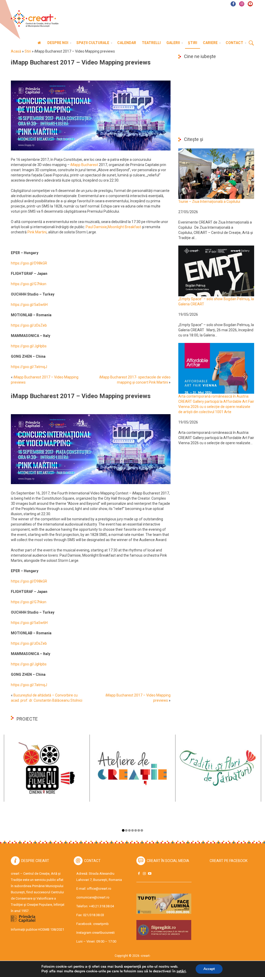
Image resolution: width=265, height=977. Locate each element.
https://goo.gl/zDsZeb (29, 325)
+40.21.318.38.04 (101, 906)
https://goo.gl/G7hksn (28, 284)
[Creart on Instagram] (144, 873)
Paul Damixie (96, 227)
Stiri (28, 51)
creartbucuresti (103, 933)
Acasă (16, 51)
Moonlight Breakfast (124, 227)
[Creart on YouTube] (149, 873)
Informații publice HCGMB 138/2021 (37, 929)
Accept (209, 968)
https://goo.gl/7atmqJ (29, 367)
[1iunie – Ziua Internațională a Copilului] (216, 173)
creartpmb (101, 924)
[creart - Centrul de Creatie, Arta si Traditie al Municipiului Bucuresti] (33, 18)
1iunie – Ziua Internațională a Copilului (209, 201)
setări (181, 971)
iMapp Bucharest (84, 165)
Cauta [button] (251, 43)
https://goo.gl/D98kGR (29, 263)
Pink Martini (37, 232)
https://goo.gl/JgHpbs (29, 346)
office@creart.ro (99, 888)
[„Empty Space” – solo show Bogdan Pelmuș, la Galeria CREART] (216, 271)
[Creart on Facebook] (138, 873)
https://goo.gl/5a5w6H (29, 305)
